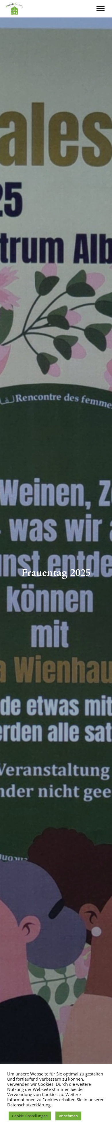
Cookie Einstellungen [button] (30, 1115)
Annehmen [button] (68, 1115)
